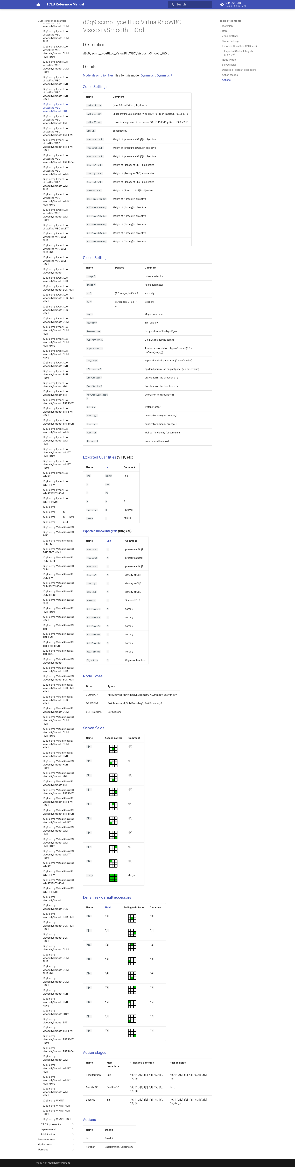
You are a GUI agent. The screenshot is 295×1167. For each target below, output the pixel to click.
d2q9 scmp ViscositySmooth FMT (55, 992)
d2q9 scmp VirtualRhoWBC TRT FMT (58, 635)
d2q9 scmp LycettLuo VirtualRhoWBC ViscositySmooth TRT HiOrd (58, 159)
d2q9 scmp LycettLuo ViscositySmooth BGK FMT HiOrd (58, 298)
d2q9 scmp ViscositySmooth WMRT (57, 1058)
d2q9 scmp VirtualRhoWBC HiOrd (58, 618)
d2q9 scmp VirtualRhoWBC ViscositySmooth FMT (58, 754)
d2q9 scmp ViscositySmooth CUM (56, 948)
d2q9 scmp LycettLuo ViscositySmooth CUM (56, 320)
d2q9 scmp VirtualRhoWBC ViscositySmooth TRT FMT (58, 792)
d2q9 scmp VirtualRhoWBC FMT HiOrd (58, 610)
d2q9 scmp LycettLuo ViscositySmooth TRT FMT (58, 401)
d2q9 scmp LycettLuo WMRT (55, 474)
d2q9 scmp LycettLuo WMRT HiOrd (55, 500)
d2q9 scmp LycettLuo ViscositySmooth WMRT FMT (57, 441)
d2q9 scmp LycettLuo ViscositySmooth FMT (55, 364)
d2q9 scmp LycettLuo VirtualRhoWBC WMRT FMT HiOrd (56, 249)
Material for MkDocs (59, 1162)
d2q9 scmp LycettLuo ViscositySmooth (55, 271)
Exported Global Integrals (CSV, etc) (238, 53)
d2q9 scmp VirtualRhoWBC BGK (58, 534)
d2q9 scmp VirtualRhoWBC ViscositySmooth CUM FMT (58, 720)
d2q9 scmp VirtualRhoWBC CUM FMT (58, 576)
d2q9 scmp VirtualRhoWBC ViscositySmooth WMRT (58, 820)
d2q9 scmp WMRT (53, 1100)
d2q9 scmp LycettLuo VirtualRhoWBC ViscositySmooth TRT (55, 120)
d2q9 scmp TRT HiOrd (55, 522)
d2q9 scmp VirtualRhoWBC (58, 527)
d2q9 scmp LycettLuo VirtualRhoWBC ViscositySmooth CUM (56, 23)
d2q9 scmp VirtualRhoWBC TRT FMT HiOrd (58, 644)
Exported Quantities (99, 457)
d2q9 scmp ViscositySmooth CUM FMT (56, 958)
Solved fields (229, 64)
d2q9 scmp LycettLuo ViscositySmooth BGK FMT (58, 288)
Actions (226, 79)
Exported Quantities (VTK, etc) (239, 46)
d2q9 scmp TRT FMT (55, 512)
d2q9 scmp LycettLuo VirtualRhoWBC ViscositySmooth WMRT (57, 171)
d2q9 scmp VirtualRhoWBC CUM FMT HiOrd (58, 584)
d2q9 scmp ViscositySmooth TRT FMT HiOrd (58, 1039)
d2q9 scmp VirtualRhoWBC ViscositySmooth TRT (58, 783)
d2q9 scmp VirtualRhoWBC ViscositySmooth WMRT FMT (58, 831)
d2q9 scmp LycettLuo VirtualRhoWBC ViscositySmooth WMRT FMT (57, 184)
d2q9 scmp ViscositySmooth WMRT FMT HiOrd (57, 1080)
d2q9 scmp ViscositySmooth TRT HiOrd (58, 1049)
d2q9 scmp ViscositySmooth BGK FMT (58, 915)
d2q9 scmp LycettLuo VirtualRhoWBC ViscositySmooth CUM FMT (56, 36)
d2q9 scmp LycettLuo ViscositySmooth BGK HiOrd (55, 310)
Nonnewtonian (46, 1139)
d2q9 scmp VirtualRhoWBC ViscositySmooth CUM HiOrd (58, 744)
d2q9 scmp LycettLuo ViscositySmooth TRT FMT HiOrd (58, 412)
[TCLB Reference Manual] (38, 4)
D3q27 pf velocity (50, 1124)
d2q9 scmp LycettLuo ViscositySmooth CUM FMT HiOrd (56, 342)
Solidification (47, 1134)
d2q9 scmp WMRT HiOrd (57, 1119)
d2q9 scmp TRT (52, 506)
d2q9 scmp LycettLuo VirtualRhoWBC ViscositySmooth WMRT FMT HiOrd (57, 199)
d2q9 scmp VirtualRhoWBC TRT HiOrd (58, 652)
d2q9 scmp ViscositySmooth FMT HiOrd (55, 1002)
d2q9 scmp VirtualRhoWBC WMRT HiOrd (58, 890)
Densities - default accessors (239, 69)
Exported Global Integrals (100, 531)
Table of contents (230, 20)
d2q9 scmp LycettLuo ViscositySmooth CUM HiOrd (56, 354)
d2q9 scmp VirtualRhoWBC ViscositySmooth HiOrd (58, 774)
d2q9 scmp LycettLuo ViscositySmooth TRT (55, 393)
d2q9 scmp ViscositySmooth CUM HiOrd (56, 982)
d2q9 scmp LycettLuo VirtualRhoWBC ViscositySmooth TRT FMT (58, 132)
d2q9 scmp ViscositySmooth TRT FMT (58, 1029)
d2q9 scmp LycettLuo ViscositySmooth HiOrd (56, 384)
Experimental (47, 1129)
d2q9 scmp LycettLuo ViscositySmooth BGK (55, 279)
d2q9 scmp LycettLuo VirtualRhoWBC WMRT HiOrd (56, 261)
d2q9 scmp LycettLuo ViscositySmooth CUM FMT (56, 330)
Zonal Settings (230, 36)
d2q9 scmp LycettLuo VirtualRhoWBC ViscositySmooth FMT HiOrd (55, 94)
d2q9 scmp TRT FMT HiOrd (58, 516)
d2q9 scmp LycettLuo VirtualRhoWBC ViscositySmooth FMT (55, 81)
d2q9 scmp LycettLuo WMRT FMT (55, 483)
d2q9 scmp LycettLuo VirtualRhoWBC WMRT (56, 226)
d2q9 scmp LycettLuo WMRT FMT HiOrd (55, 491)
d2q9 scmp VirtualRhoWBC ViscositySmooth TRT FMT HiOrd (58, 802)
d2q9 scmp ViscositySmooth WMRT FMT (57, 1068)
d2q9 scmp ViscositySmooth (52, 898)
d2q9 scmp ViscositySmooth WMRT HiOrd (57, 1092)
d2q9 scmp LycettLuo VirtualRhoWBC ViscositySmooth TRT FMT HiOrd (58, 145)
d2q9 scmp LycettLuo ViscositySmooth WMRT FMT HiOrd (57, 453)
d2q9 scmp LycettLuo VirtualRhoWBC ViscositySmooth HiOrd (56, 108)
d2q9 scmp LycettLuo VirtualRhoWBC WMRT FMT (56, 237)
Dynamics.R (164, 75)
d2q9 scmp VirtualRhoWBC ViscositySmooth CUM (58, 710)
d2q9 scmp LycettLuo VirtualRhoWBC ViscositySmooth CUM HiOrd (56, 67)
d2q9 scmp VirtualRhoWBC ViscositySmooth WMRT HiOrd (58, 855)
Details (224, 30)
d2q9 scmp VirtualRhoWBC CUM (58, 568)
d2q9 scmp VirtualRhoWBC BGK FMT (58, 542)
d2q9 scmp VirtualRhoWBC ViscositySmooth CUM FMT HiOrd (58, 732)
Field (108, 907)
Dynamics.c (148, 75)
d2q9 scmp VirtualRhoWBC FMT (58, 601)
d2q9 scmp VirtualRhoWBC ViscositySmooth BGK (58, 669)
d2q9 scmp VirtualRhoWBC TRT (58, 627)
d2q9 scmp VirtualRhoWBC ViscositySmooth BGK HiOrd (58, 700)
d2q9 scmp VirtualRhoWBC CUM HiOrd (58, 593)
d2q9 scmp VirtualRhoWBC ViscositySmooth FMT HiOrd (58, 765)
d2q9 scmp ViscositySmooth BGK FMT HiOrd (58, 926)
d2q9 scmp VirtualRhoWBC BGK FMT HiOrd (58, 550)
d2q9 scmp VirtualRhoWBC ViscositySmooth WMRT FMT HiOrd (58, 843)
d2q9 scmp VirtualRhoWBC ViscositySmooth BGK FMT (58, 678)
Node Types (229, 59)
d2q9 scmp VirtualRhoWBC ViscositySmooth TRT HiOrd (58, 812)
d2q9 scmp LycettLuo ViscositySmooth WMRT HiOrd (57, 464)
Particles (43, 1149)
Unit (107, 467)
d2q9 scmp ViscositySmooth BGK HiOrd (55, 938)
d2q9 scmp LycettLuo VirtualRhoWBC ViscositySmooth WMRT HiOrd (57, 215)
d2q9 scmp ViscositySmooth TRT (55, 1021)
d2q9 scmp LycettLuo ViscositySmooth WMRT (57, 430)
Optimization (45, 1144)
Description (226, 25)
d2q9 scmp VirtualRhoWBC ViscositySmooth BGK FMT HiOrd (58, 688)
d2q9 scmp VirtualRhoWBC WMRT (58, 864)
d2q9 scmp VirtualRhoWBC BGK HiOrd (58, 559)
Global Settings (230, 41)
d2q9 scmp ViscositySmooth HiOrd (56, 1012)
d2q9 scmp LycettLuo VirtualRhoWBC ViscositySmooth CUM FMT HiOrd (56, 51)
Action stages (230, 74)
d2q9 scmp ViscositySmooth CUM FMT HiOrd (56, 970)
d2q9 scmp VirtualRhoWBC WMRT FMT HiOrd (58, 881)
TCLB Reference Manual (51, 20)
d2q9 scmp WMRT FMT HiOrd (56, 1112)
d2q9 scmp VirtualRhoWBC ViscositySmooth (58, 661)
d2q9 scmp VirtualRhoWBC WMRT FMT (58, 873)
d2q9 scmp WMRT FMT (56, 1105)
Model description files (98, 75)
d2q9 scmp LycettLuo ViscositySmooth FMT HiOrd (55, 374)
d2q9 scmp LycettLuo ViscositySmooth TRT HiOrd (58, 422)
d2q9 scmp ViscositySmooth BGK (55, 907)
